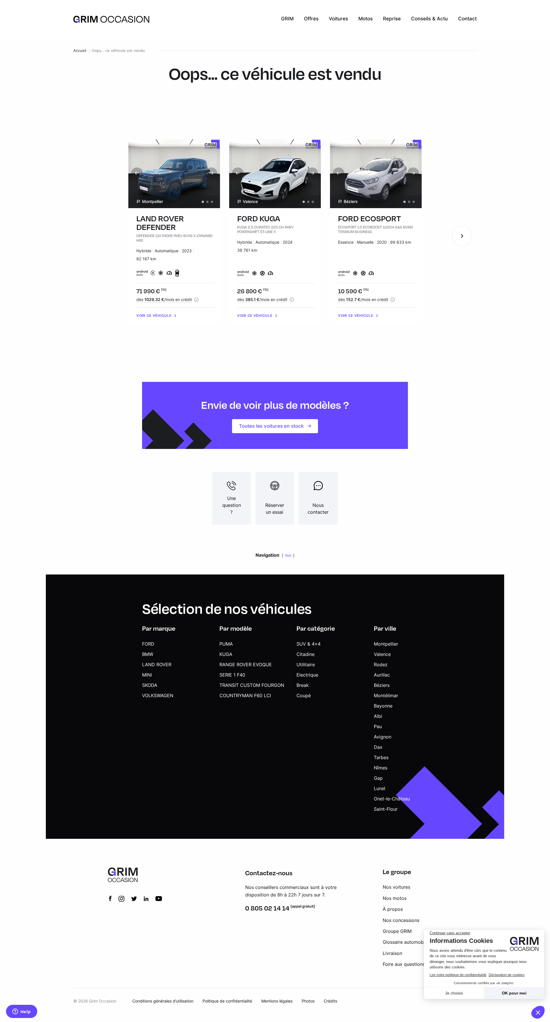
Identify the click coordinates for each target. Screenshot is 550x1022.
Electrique (307, 675)
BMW (147, 654)
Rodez (381, 664)
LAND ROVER (156, 664)
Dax (378, 747)
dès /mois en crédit (164, 299)
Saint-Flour (386, 809)
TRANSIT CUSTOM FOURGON (251, 685)
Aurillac (382, 675)
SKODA (149, 685)
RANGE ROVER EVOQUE (245, 664)
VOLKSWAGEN (157, 695)
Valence (382, 654)
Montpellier (386, 644)
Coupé (303, 695)
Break (302, 685)
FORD (148, 644)
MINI (147, 675)
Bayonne (383, 706)
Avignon (382, 737)
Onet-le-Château (392, 799)
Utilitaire (305, 664)
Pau (378, 726)
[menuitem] (287, 19)
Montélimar (386, 695)
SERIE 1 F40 (232, 675)
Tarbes (381, 757)
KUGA (225, 654)
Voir (288, 555)
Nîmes (380, 768)
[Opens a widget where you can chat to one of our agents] (21, 1012)
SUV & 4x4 (308, 644)
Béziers (382, 685)
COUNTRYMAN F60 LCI (245, 695)
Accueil (79, 50)
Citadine (305, 654)
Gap (378, 778)
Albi (378, 716)
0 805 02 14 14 (267, 908)
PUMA (226, 644)
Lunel (379, 788)
